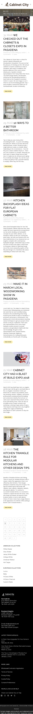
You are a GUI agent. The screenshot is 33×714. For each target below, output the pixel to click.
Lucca (5, 571)
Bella (5, 574)
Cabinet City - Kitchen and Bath (20, 705)
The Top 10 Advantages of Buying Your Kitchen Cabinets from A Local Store (14, 654)
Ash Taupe (6, 562)
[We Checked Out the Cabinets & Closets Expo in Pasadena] (16, 23)
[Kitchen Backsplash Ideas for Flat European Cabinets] (16, 186)
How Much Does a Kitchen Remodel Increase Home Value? (16, 647)
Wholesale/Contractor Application (12, 668)
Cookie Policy (5, 679)
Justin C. (24, 52)
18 (19, 531)
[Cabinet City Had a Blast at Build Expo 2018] (16, 359)
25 (5, 538)
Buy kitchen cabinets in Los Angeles (13, 219)
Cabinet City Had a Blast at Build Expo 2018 (16, 374)
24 (24, 534)
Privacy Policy (5, 675)
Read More (8, 91)
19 (24, 531)
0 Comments (10, 135)
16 (10, 531)
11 (10, 527)
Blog (17, 52)
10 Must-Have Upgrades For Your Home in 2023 (15, 640)
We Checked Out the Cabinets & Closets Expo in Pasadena (15, 42)
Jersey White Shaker (9, 554)
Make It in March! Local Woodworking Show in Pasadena (15, 291)
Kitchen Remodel (22, 301)
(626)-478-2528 (9, 604)
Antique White (7, 557)
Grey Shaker (7, 552)
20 (5, 534)
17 (14, 531)
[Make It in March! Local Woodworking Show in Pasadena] (16, 273)
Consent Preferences (8, 683)
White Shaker (7, 549)
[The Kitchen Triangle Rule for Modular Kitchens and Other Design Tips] (16, 436)
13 (19, 527)
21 (10, 534)
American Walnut (8, 560)
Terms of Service (6, 672)
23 (19, 534)
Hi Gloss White (8, 577)
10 (5, 527)
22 (14, 534)
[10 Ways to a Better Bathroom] (16, 110)
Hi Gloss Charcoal (9, 579)
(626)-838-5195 (9, 616)
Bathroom (19, 133)
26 (10, 538)
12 (14, 527)
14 (24, 527)
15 (5, 531)
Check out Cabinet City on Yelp (11, 693)
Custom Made (8, 582)
